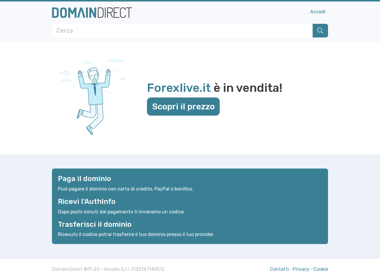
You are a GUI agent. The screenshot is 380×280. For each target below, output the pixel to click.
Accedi (318, 12)
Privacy (301, 269)
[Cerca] (320, 30)
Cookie (320, 269)
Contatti (279, 269)
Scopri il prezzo (183, 106)
